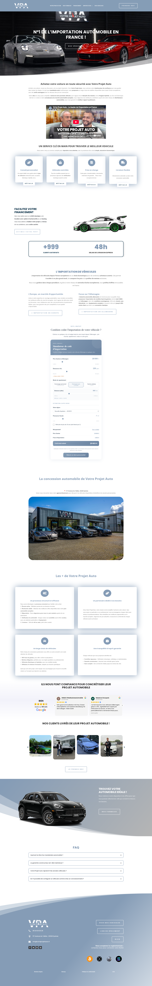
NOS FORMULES (67, 5)
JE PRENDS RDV (76, 769)
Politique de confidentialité (88, 971)
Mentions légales (38, 971)
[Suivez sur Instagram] (37, 947)
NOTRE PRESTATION (55, 5)
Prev (27, 747)
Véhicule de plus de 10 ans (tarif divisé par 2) (68, 424)
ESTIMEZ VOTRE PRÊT (27, 232)
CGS (113, 971)
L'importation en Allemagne (97, 312)
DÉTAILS (29, 183)
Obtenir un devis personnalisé (75, 455)
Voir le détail (95, 429)
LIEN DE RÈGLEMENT (110, 931)
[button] (122, 705)
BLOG (117, 939)
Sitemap (63, 971)
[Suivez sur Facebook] (29, 947)
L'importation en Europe (45, 313)
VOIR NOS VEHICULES (109, 923)
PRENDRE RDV (128, 6)
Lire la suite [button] (60, 713)
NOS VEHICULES (99, 5)
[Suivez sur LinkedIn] (33, 947)
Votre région (56, 407)
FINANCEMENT (77, 5)
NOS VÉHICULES (76, 46)
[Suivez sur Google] (40, 947)
